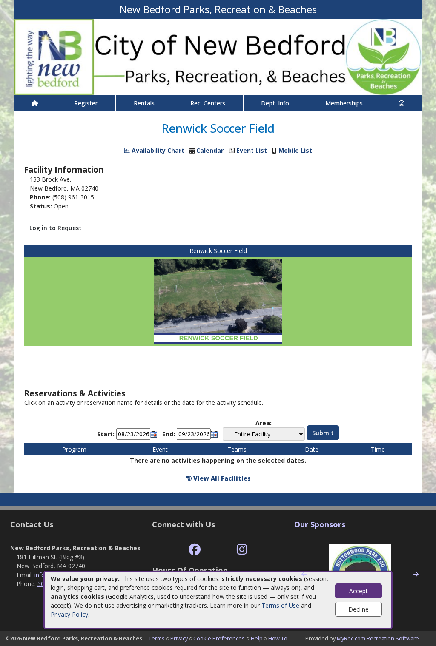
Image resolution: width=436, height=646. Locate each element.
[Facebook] (195, 550)
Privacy (179, 638)
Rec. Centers (207, 103)
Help (257, 638)
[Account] (401, 103)
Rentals (144, 103)
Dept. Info (275, 103)
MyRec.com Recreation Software (378, 638)
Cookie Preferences (219, 638)
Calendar (210, 150)
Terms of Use (280, 605)
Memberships (344, 103)
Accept (358, 591)
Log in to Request (55, 228)
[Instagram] (242, 550)
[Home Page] (35, 103)
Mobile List (295, 150)
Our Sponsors (319, 524)
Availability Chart (157, 150)
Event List (251, 150)
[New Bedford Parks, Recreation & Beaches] (218, 56)
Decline (358, 609)
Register (86, 103)
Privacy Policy (69, 614)
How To (277, 638)
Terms (157, 638)
